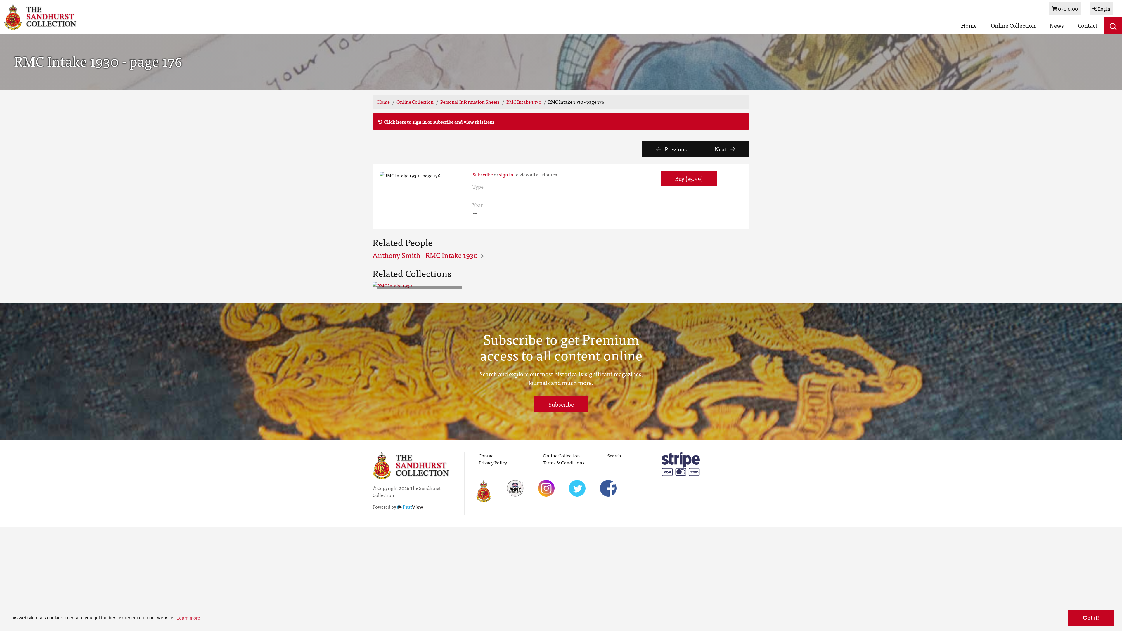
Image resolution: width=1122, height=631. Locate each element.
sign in (506, 174)
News (1057, 25)
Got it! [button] (1091, 618)
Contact (1087, 25)
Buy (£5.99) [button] (689, 178)
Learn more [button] (188, 618)
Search (614, 455)
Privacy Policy (493, 462)
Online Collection (1013, 25)
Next (721, 148)
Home (969, 25)
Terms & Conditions (563, 462)
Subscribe (482, 174)
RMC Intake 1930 (523, 101)
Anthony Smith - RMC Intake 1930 (425, 255)
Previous (675, 148)
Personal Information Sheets (470, 101)
